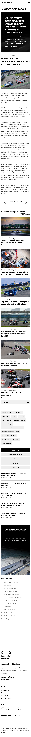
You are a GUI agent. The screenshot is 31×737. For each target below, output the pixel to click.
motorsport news (7, 412)
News (3, 693)
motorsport (18, 412)
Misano (14, 416)
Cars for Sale (5, 695)
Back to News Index (16, 201)
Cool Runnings (6, 443)
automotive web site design (10, 431)
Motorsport (15, 56)
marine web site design (9, 435)
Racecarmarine (6, 698)
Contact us (5, 680)
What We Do (5, 690)
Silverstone (5, 416)
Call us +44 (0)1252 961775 (10, 677)
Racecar (21, 416)
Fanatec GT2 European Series (16, 420)
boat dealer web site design (10, 439)
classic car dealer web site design (12, 428)
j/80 (3, 420)
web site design (7, 424)
